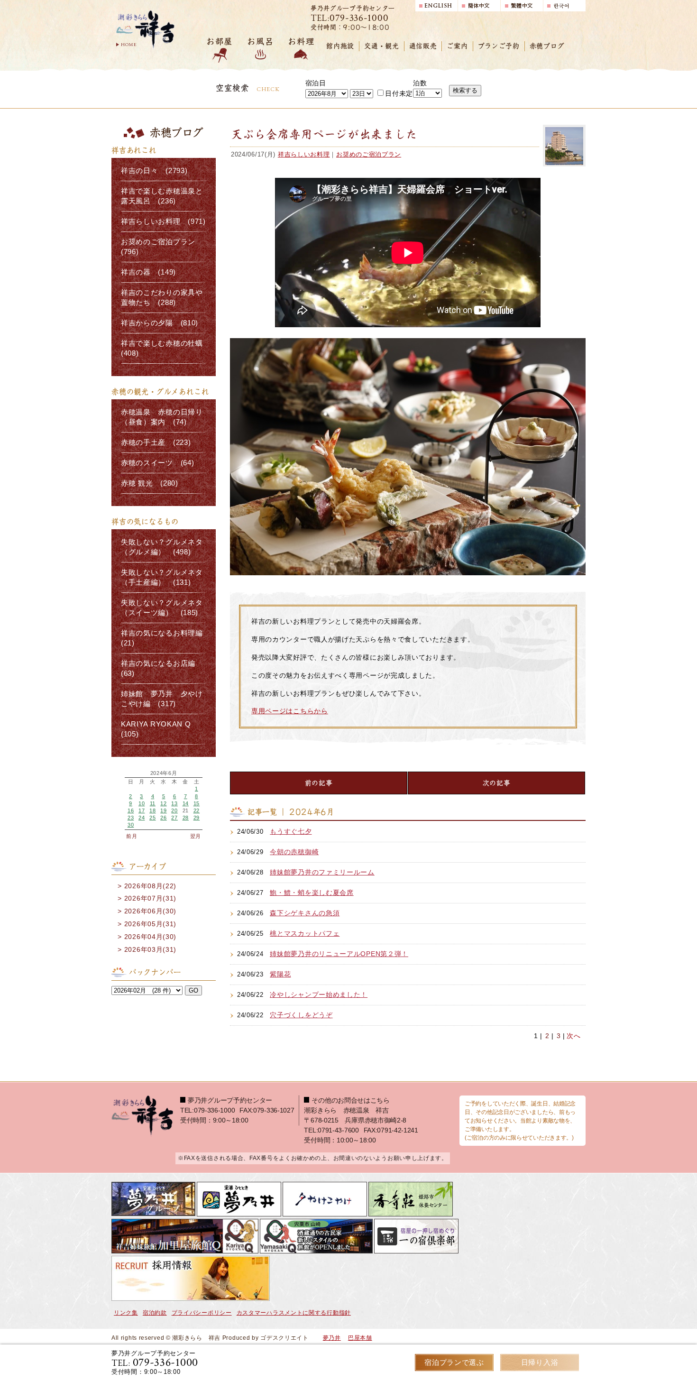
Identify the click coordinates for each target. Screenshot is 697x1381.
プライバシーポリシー (202, 1312)
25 (152, 817)
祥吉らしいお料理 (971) (163, 221)
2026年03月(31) (150, 949)
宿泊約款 (155, 1312)
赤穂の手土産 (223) (156, 442)
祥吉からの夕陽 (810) (159, 323)
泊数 (420, 83)
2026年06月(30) (150, 911)
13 (174, 803)
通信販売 (423, 46)
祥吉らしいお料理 (304, 154)
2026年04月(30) (150, 936)
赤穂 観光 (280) (149, 483)
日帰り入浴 (540, 1362)
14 (186, 803)
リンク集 (126, 1312)
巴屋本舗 (360, 1338)
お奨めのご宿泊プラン (368, 154)
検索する (465, 90)
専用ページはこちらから (289, 711)
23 (131, 817)
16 (131, 810)
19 (163, 810)
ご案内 (457, 46)
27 (174, 817)
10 (141, 803)
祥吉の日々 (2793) (154, 171)
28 (186, 817)
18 (152, 810)
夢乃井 (332, 1338)
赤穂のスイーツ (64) (157, 463)
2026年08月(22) (150, 886)
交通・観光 (381, 46)
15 (196, 803)
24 (141, 817)
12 (163, 803)
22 (196, 810)
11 (153, 803)
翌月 (195, 836)
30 (131, 825)
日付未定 (399, 93)
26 (163, 817)
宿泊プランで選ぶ (454, 1362)
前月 (131, 836)
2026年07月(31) (150, 898)
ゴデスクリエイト (284, 1338)
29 (196, 817)
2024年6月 (163, 773)
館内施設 (340, 46)
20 (174, 810)
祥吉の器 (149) (148, 272)
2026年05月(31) (150, 924)
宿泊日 (315, 83)
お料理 (301, 41)
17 (141, 810)
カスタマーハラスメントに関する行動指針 (294, 1312)
